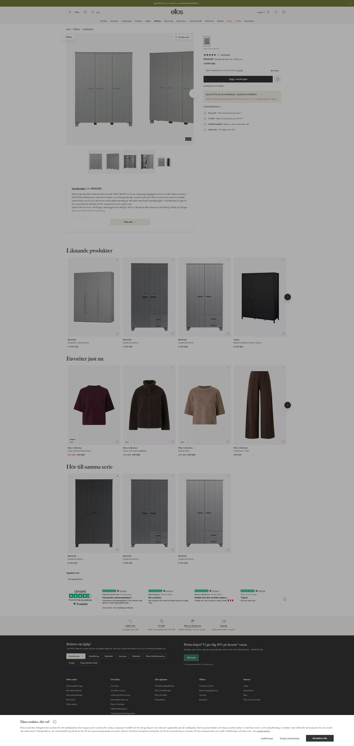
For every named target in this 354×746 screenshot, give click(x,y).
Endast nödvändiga (289, 738)
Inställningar (267, 738)
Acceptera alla (320, 738)
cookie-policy (263, 731)
